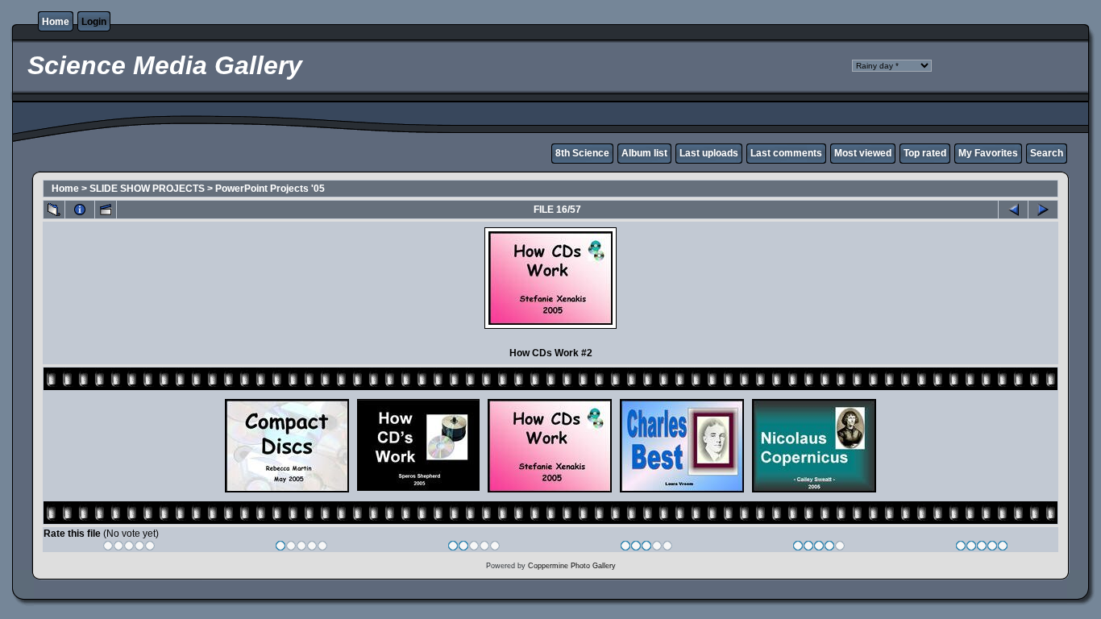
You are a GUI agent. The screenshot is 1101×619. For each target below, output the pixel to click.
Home (55, 21)
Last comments (786, 153)
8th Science (582, 153)
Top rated (925, 153)
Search (1046, 153)
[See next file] (1042, 209)
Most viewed (862, 153)
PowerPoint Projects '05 (270, 188)
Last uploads (708, 153)
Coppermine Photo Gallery (572, 566)
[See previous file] (1013, 209)
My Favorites (988, 153)
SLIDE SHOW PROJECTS (147, 188)
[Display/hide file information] (79, 209)
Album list (644, 153)
